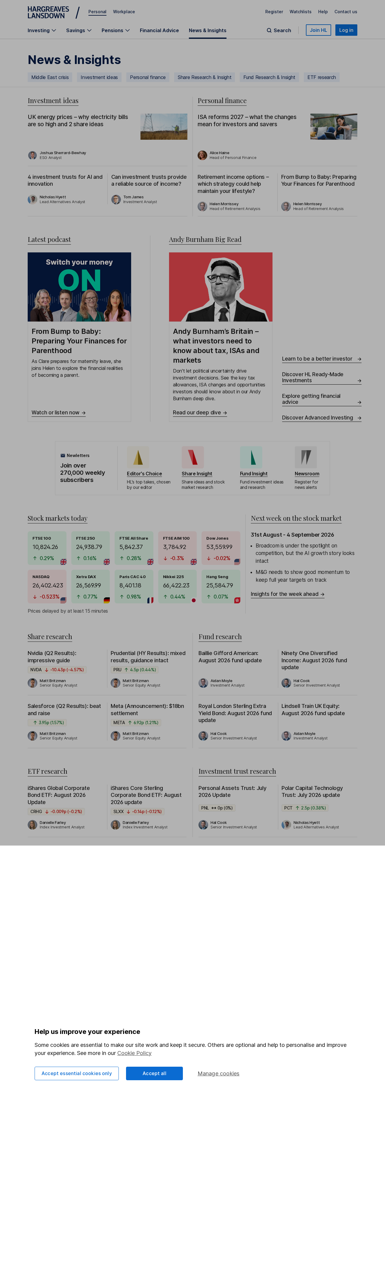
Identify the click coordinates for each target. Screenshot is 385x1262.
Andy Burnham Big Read (205, 239)
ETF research (321, 77)
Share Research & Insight (204, 77)
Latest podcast (49, 239)
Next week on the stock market (296, 518)
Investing (39, 30)
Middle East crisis (50, 77)
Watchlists (301, 11)
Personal (97, 11)
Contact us (345, 11)
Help (323, 11)
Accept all (154, 1073)
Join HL (318, 30)
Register (274, 11)
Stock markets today (58, 518)
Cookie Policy (134, 1053)
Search (282, 30)
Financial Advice (159, 30)
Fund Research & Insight (269, 77)
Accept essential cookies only (77, 1073)
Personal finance (148, 77)
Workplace (124, 11)
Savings (75, 30)
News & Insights (207, 30)
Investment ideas (99, 77)
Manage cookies (219, 1073)
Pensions (112, 30)
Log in (346, 30)
